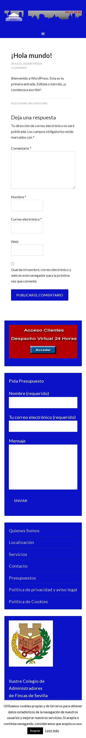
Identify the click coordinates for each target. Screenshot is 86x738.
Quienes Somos (24, 530)
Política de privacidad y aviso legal (43, 589)
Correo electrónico (26, 219)
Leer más (52, 730)
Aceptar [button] (35, 730)
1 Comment (19, 67)
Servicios (18, 554)
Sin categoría (37, 103)
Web (15, 241)
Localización (21, 542)
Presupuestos (22, 577)
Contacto (18, 565)
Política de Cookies (28, 601)
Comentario (21, 148)
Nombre (18, 197)
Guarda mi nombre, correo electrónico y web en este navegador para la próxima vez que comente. (41, 275)
